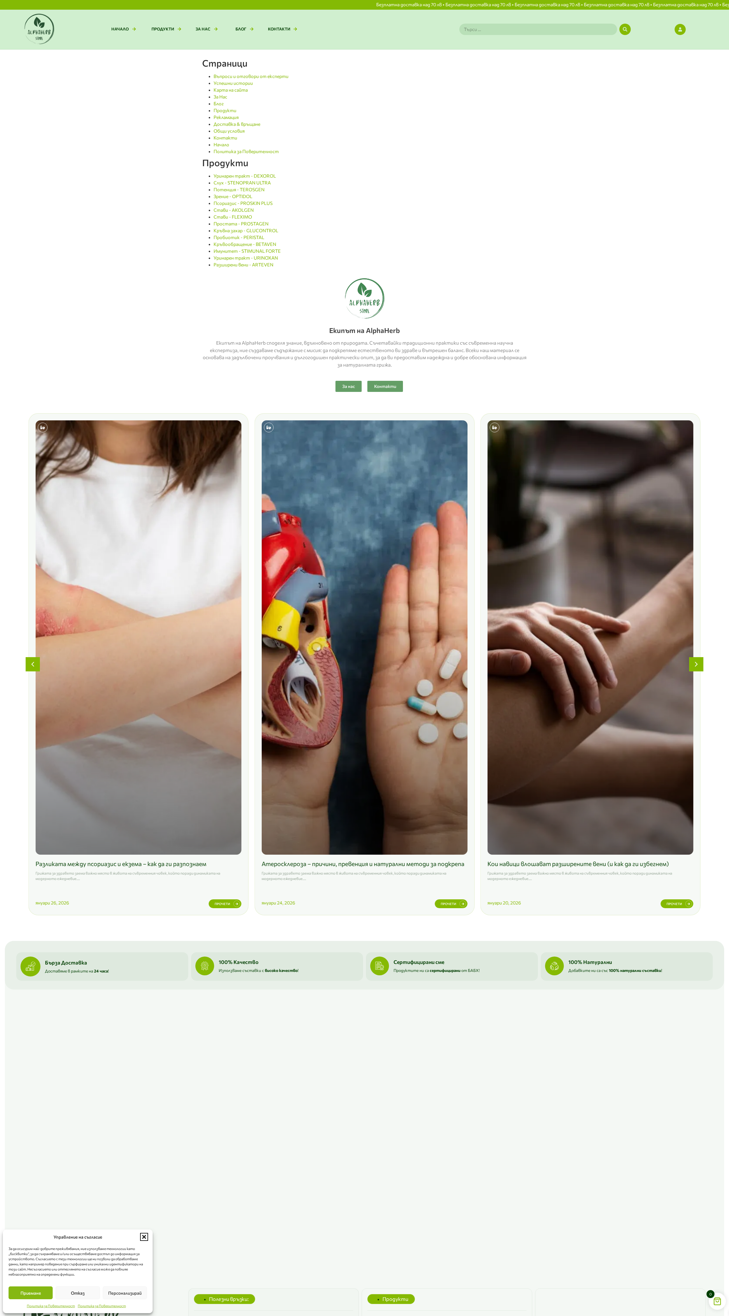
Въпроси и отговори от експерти (251, 76)
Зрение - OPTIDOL (233, 196)
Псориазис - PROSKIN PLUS (243, 203)
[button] (144, 1237)
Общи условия (229, 130)
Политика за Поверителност (51, 1306)
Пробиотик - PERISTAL (239, 237)
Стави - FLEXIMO (233, 216)
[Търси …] (538, 29)
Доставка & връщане (237, 124)
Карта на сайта (231, 89)
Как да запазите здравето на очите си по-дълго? (558, 863)
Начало (221, 144)
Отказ (78, 1293)
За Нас (220, 96)
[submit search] (625, 29)
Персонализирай (125, 1293)
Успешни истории (233, 83)
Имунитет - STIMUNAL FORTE (247, 251)
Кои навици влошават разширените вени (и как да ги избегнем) (352, 863)
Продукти (225, 110)
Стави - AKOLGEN (234, 210)
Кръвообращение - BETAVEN (245, 244)
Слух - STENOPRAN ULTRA (242, 182)
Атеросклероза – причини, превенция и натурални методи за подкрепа (137, 863)
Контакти (225, 137)
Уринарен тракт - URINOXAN (246, 257)
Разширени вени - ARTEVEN (243, 264)
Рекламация (226, 117)
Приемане (31, 1293)
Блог (219, 103)
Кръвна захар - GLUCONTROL (246, 230)
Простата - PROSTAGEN (241, 223)
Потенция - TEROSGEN (239, 189)
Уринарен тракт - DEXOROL (245, 175)
